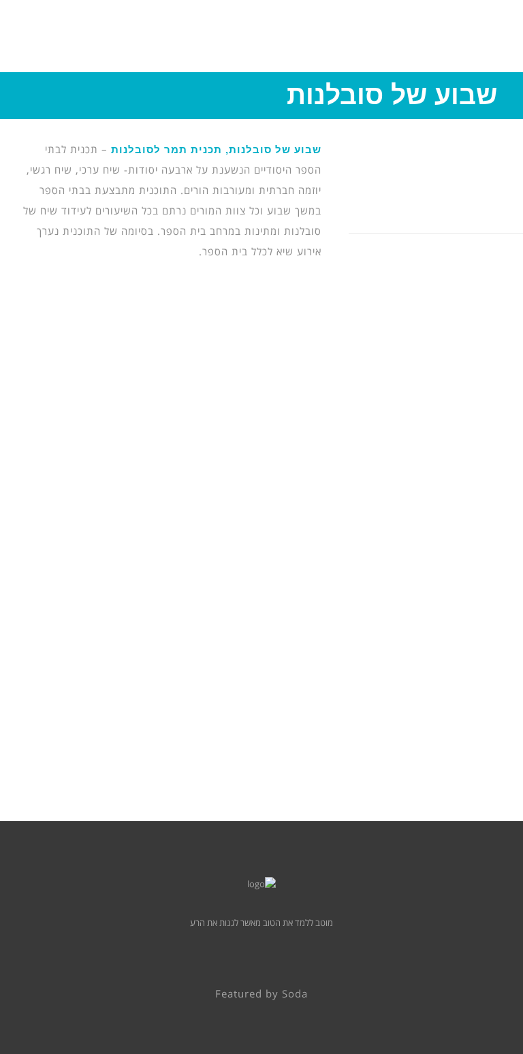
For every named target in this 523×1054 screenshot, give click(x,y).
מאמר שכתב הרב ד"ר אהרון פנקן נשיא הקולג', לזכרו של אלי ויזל (132, 608)
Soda (295, 994)
